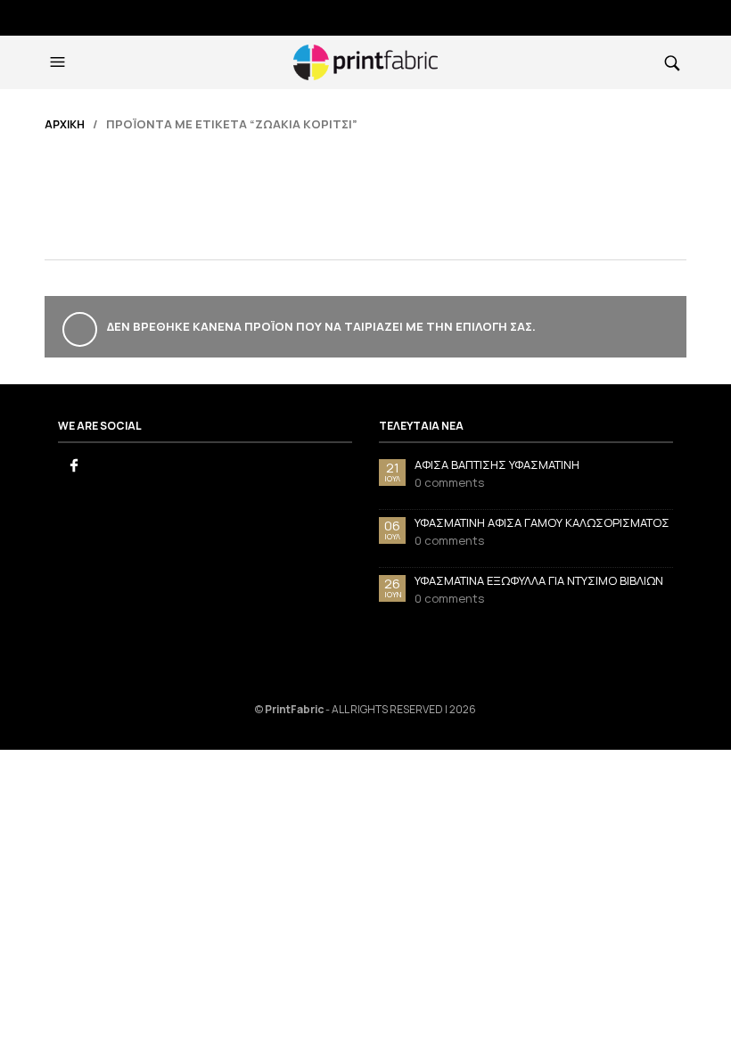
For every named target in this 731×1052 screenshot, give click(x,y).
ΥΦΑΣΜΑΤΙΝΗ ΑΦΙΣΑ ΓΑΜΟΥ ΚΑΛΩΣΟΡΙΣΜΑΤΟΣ (542, 522)
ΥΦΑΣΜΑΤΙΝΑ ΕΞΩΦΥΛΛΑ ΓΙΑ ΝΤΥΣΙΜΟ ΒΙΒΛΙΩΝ (539, 580)
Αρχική (65, 124)
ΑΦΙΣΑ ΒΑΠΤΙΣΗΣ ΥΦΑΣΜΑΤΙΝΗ (497, 464)
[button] (59, 62)
